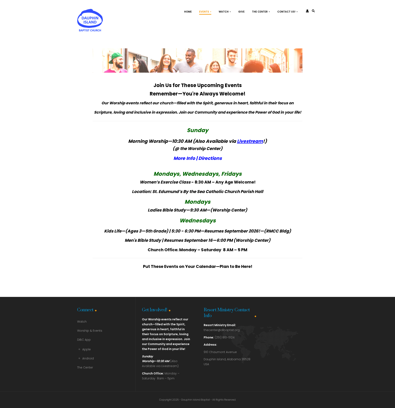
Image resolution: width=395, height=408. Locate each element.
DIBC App (84, 340)
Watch (224, 11)
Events (204, 11)
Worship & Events (89, 331)
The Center (260, 11)
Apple (86, 349)
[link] (313, 11)
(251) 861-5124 (219, 337)
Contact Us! (286, 11)
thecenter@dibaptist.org (222, 330)
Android (88, 358)
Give (241, 11)
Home (188, 11)
